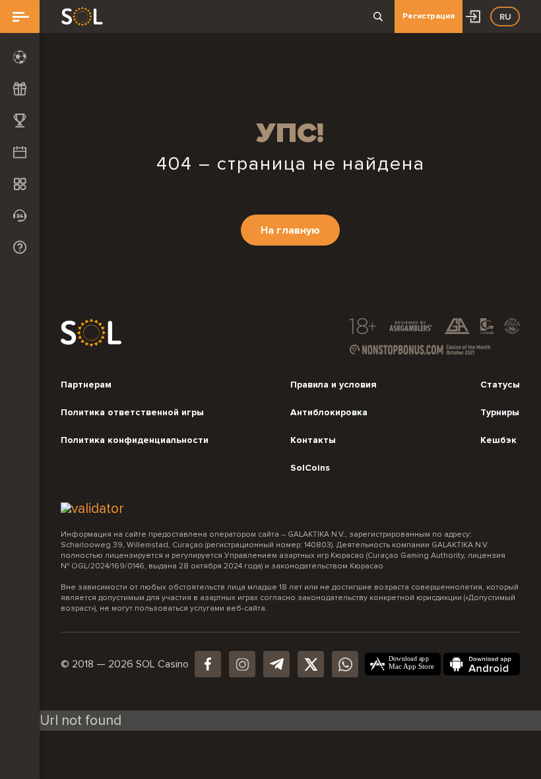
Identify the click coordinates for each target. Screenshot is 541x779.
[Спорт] (20, 57)
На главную (290, 230)
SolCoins (310, 468)
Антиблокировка (328, 412)
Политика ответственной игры (132, 412)
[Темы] (20, 183)
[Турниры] (20, 120)
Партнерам (86, 385)
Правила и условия (333, 385)
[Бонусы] (20, 88)
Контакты (313, 440)
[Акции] (20, 152)
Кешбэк (498, 440)
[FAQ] (20, 247)
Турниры (499, 412)
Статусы (500, 385)
